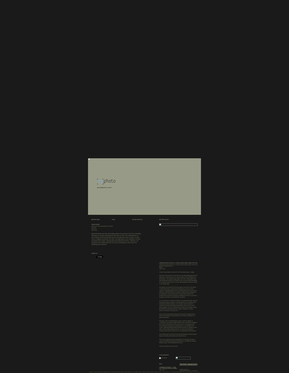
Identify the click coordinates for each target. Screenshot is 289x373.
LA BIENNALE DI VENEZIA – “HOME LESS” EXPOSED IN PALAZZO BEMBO (168, 368)
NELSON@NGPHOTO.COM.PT (104, 187)
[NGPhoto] (106, 184)
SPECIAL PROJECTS (137, 219)
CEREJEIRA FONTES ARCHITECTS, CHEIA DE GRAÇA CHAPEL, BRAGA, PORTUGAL (178, 263)
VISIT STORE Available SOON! (188, 364)
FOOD (113, 219)
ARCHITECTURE (95, 219)
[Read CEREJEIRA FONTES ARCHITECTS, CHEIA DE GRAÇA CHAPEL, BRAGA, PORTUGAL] (178, 225)
